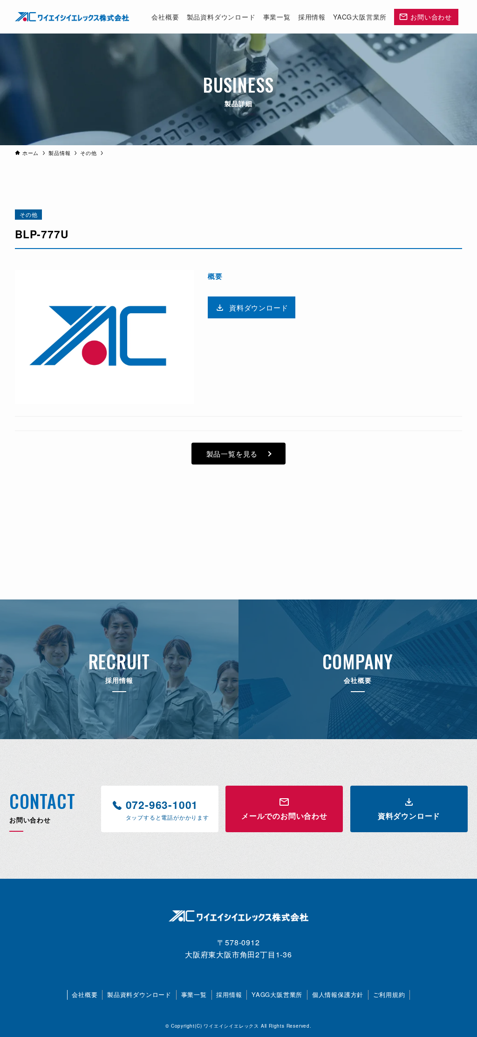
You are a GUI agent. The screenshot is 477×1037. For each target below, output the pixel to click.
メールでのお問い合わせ (284, 815)
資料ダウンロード (258, 307)
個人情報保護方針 (337, 994)
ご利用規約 (389, 994)
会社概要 (84, 994)
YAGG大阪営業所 (277, 994)
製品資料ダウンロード (139, 994)
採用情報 (229, 994)
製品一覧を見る (232, 453)
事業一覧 (194, 994)
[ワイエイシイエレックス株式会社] (72, 16)
